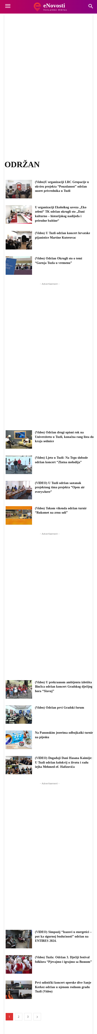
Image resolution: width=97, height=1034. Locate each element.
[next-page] (37, 1016)
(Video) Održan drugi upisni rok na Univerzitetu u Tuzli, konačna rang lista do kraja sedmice (64, 437)
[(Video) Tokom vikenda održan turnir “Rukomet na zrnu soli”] (19, 515)
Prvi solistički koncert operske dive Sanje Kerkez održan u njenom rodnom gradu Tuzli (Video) (63, 987)
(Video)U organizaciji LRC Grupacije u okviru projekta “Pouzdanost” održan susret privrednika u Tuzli (62, 186)
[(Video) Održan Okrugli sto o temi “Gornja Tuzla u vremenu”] (19, 265)
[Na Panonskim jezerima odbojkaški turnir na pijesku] (19, 740)
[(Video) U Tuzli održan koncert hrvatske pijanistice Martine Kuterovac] (19, 240)
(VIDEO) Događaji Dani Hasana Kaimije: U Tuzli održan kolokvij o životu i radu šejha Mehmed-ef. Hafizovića (63, 762)
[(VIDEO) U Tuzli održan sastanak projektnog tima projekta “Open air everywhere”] (19, 490)
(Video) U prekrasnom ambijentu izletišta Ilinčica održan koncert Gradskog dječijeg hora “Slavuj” (63, 687)
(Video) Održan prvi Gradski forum (59, 707)
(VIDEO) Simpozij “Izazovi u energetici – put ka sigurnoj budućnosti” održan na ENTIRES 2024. (63, 936)
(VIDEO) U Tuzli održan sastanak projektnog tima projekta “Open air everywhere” (60, 487)
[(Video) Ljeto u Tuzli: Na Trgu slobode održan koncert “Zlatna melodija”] (19, 465)
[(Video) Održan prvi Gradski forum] (19, 714)
